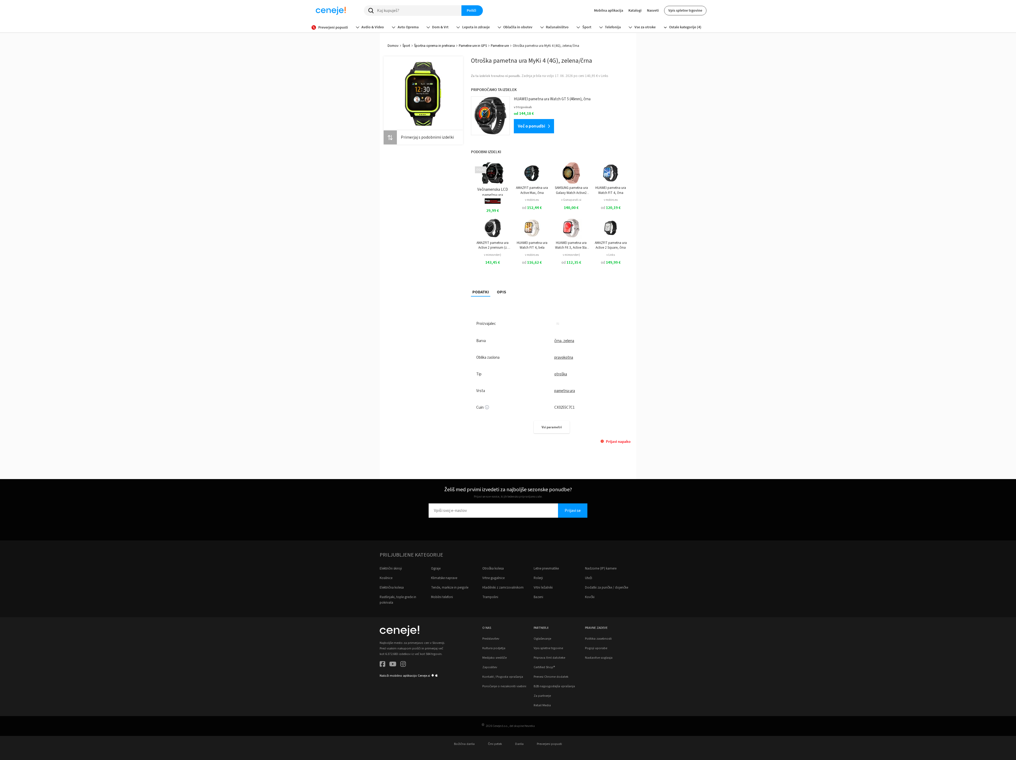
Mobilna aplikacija (608, 10)
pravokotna (563, 357)
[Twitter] (392, 665)
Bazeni (538, 597)
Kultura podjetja (493, 648)
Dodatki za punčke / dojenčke (606, 587)
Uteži (588, 578)
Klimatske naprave (444, 578)
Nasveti (653, 10)
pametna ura (564, 391)
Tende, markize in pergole (449, 587)
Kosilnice (386, 578)
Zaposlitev (489, 667)
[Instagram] (403, 665)
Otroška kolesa (493, 568)
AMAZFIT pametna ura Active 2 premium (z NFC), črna (493, 245)
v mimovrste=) (492, 255)
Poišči (471, 10)
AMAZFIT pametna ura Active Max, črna (532, 190)
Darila (519, 743)
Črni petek (495, 743)
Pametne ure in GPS (473, 45)
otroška (560, 374)
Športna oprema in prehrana (434, 45)
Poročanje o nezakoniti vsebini (504, 686)
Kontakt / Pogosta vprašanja (502, 676)
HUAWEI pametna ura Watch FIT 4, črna (610, 190)
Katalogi (635, 10)
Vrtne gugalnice (493, 578)
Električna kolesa (392, 587)
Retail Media (542, 705)
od (532, 208)
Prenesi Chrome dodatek (551, 676)
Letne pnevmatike (546, 568)
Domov (393, 45)
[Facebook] (382, 665)
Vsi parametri (552, 427)
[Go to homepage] (331, 10)
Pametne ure (500, 45)
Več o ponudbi (531, 126)
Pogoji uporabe (596, 648)
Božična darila (464, 743)
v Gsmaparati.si (571, 200)
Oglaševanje (542, 638)
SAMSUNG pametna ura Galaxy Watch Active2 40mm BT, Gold (571, 190)
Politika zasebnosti (598, 638)
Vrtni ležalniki (543, 587)
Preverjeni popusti (549, 743)
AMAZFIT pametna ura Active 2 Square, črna (611, 245)
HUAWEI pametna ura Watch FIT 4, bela (532, 245)
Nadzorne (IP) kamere (600, 568)
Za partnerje (542, 695)
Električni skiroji (391, 568)
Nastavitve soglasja (599, 657)
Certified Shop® (544, 667)
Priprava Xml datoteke (549, 657)
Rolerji (538, 578)
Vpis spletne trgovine (685, 10)
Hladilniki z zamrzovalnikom (503, 587)
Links (604, 76)
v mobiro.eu (532, 200)
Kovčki (590, 597)
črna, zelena (564, 341)
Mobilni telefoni (442, 597)
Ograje (436, 568)
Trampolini (490, 597)
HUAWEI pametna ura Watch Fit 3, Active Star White (571, 245)
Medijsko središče (494, 657)
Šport (406, 45)
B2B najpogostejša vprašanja (554, 686)
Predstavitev (490, 638)
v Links (610, 255)
